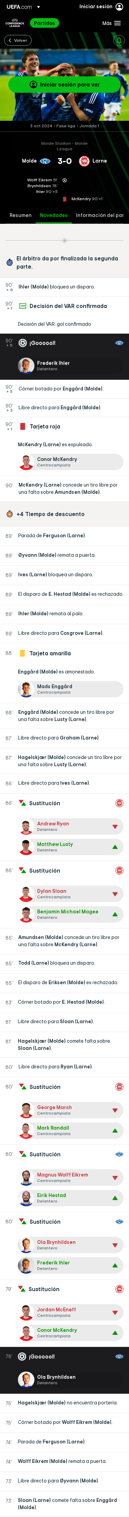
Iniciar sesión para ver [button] (70, 84)
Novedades (54, 215)
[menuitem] (62, 23)
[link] (45, 23)
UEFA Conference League (15, 23)
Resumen (21, 215)
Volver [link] (20, 40)
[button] (110, 23)
